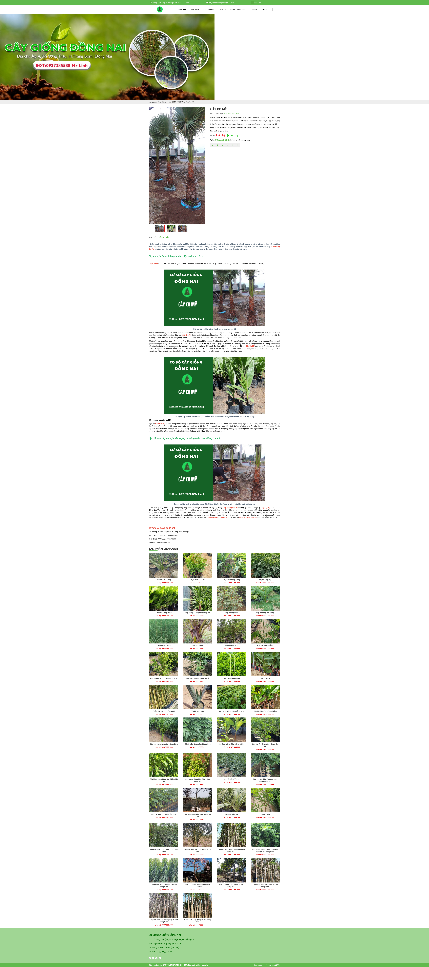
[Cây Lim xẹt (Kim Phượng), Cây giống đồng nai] (265, 765)
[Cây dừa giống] (197, 631)
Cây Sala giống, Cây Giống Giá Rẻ (231, 744)
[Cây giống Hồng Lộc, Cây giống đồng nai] (197, 765)
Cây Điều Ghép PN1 (197, 580)
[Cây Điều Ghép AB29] (164, 598)
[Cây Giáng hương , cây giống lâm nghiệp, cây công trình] (265, 835)
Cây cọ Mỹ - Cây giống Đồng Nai (197, 613)
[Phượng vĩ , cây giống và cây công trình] (197, 905)
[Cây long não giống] (231, 631)
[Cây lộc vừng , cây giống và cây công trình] (231, 870)
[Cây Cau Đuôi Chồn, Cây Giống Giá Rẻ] (197, 800)
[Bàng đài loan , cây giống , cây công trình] (164, 835)
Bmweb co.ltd (203, 965)
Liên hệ (264, 10)
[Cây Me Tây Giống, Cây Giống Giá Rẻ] (265, 729)
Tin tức (254, 10)
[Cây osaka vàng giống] (231, 565)
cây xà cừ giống (265, 580)
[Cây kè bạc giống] (197, 697)
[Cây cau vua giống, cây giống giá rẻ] (164, 729)
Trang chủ (182, 10)
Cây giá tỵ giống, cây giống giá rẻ (231, 711)
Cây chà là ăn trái (231, 814)
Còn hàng (234, 135)
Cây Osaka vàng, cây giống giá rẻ (197, 744)
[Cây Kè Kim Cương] (164, 565)
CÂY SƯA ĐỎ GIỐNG (265, 645)
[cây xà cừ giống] (265, 565)
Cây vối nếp (265, 814)
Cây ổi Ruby (265, 678)
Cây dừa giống (197, 645)
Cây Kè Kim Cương (164, 580)
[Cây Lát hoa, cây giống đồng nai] (164, 800)
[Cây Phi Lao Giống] (164, 631)
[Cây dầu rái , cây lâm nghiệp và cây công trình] (231, 835)
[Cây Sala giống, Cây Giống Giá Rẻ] (231, 729)
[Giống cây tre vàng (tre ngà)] (164, 697)
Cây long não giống (231, 645)
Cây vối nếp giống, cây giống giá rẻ (163, 678)
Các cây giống (209, 10)
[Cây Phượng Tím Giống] (265, 598)
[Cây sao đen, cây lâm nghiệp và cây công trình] (164, 905)
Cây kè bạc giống (197, 711)
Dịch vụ (223, 10)
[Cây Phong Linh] (231, 598)
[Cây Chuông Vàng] (231, 765)
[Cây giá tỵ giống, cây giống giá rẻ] (231, 697)
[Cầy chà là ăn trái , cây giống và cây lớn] (197, 835)
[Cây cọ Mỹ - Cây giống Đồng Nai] (197, 598)
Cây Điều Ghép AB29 (164, 613)
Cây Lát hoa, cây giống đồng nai (163, 814)
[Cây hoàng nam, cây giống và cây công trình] (164, 870)
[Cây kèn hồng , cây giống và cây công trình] (197, 870)
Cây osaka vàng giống (231, 580)
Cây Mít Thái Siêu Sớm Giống (265, 711)
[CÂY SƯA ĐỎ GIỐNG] (265, 631)
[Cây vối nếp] (265, 800)
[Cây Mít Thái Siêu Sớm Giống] (265, 697)
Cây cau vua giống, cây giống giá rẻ (164, 744)
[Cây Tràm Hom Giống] (231, 664)
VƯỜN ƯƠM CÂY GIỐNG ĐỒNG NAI (176, 965)
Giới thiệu (195, 10)
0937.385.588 (222, 140)
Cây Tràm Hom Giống (231, 678)
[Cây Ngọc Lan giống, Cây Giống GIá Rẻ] (164, 765)
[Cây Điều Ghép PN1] (197, 565)
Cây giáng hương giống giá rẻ (197, 678)
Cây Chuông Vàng (231, 779)
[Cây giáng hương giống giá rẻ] (197, 664)
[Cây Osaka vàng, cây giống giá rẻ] (197, 729)
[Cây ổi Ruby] (265, 664)
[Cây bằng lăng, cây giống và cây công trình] (265, 870)
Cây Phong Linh (231, 613)
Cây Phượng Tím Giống (265, 613)
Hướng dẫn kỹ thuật (238, 10)
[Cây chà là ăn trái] (231, 800)
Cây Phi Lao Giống (164, 645)
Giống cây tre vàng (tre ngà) (164, 711)
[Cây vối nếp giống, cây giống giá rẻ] (164, 664)
